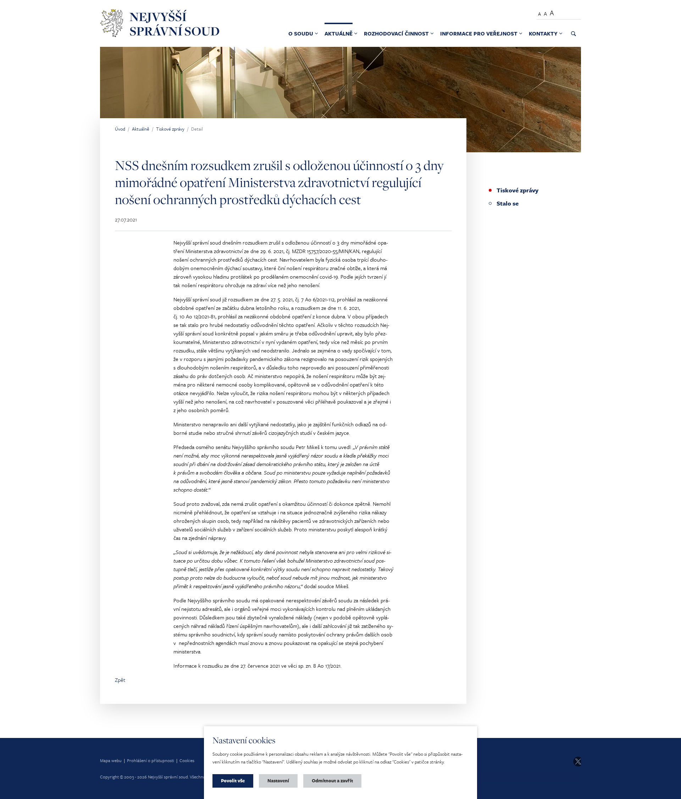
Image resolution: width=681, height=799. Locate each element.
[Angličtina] (575, 12)
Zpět (120, 680)
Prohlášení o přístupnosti (150, 760)
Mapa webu (111, 760)
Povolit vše (233, 780)
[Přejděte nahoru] (665, 783)
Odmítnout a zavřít (332, 780)
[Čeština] (564, 12)
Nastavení (278, 780)
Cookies (186, 760)
